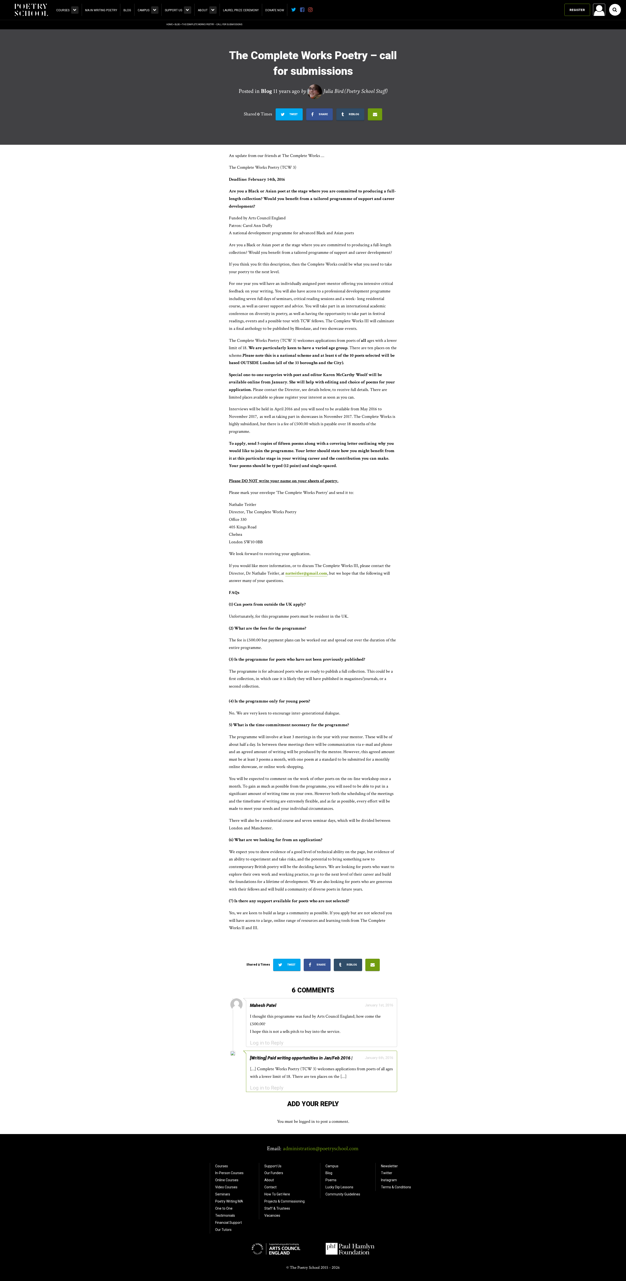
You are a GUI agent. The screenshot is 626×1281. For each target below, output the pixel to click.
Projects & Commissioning (284, 1201)
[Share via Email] (375, 114)
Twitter (386, 1173)
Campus (143, 10)
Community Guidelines (342, 1194)
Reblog (353, 114)
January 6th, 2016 (379, 1058)
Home (169, 24)
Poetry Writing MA (229, 1201)
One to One (224, 1208)
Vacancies (272, 1215)
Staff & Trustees (277, 1208)
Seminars (222, 1194)
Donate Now (274, 10)
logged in (307, 1121)
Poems (330, 1180)
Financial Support (228, 1223)
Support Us (173, 10)
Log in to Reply (266, 1043)
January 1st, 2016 (379, 1005)
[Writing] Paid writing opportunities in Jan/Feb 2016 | (301, 1057)
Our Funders (273, 1173)
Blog (127, 10)
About (203, 10)
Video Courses (226, 1187)
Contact (270, 1187)
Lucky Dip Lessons (339, 1187)
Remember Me (560, 72)
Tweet (293, 114)
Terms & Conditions (396, 1187)
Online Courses (226, 1180)
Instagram (389, 1180)
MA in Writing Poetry (101, 10)
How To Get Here (277, 1194)
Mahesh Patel (263, 1005)
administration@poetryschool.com (320, 1148)
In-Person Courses (229, 1173)
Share (323, 114)
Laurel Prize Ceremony (241, 10)
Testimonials (225, 1215)
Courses (62, 10)
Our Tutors (223, 1230)
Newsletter (389, 1166)
